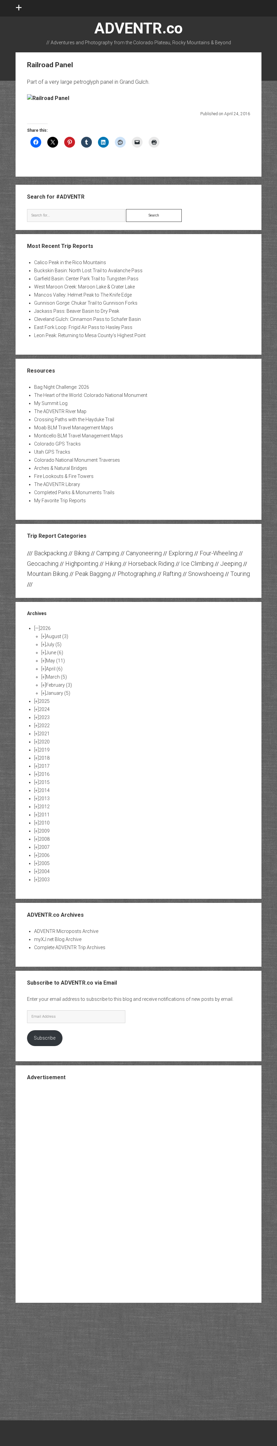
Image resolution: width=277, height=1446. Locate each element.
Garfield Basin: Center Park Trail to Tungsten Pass (86, 278)
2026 (45, 628)
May (55, 660)
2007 (44, 847)
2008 (44, 839)
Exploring (181, 553)
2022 (44, 725)
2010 (44, 823)
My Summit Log (51, 403)
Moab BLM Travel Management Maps (73, 427)
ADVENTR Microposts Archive (66, 931)
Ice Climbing (197, 563)
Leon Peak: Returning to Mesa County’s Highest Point (90, 335)
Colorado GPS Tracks (57, 444)
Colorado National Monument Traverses (77, 460)
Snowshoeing (206, 573)
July (53, 644)
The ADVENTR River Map (60, 411)
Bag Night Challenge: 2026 (61, 387)
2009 (44, 831)
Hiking (113, 563)
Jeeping (231, 563)
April (54, 668)
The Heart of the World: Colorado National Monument (90, 395)
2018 (44, 758)
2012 (44, 806)
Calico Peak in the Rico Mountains (70, 262)
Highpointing (81, 563)
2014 (44, 790)
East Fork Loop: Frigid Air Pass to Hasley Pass (83, 327)
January (58, 693)
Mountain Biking (47, 573)
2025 (44, 701)
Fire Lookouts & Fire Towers (64, 476)
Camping (107, 553)
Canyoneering (144, 553)
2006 (44, 855)
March (56, 677)
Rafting (172, 573)
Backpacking (50, 553)
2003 (44, 879)
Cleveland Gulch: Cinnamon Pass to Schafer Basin (87, 319)
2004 (44, 871)
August (57, 636)
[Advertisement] (138, 1191)
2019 (44, 750)
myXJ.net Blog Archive (57, 939)
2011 (44, 814)
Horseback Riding (151, 563)
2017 (44, 766)
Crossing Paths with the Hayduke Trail (74, 419)
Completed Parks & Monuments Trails (74, 492)
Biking (82, 553)
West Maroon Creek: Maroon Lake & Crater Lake (84, 286)
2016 (44, 774)
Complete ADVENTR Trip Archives (69, 947)
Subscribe (44, 1038)
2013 (44, 798)
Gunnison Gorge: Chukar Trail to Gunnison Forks (85, 303)
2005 (44, 863)
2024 (44, 709)
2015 (44, 782)
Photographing (137, 573)
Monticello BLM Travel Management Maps (78, 435)
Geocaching (42, 563)
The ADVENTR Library (57, 484)
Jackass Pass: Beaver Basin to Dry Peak (76, 311)
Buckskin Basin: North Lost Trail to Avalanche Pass (88, 270)
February (59, 685)
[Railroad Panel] (48, 98)
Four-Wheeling (218, 553)
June (54, 652)
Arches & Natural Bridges (60, 468)
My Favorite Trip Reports (60, 500)
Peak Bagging (93, 573)
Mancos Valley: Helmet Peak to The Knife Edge (83, 295)
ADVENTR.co (138, 28)
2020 (44, 741)
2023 (44, 717)
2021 (44, 733)
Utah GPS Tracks (52, 452)
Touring (240, 573)
